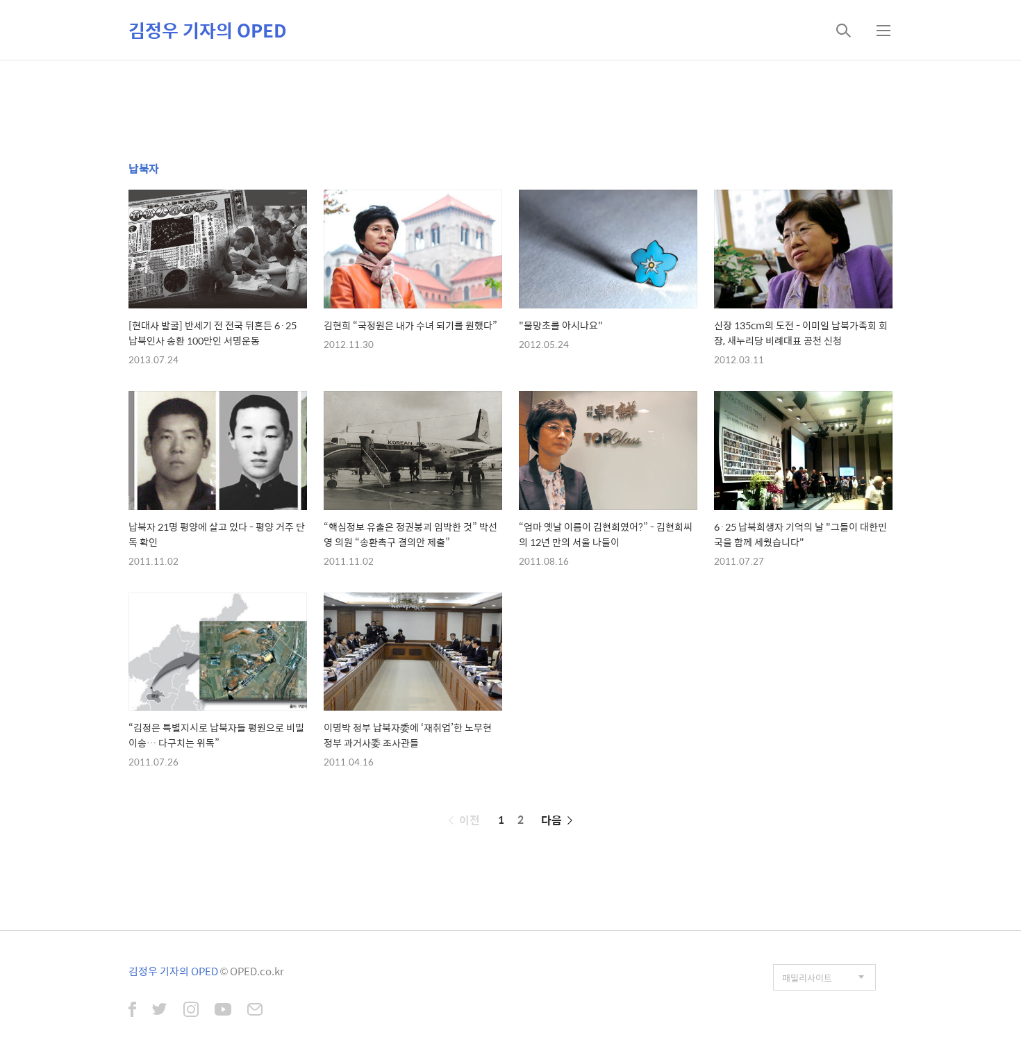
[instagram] (191, 1011)
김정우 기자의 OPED (207, 30)
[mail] (255, 1011)
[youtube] (223, 1011)
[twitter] (159, 1011)
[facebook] (132, 1011)
